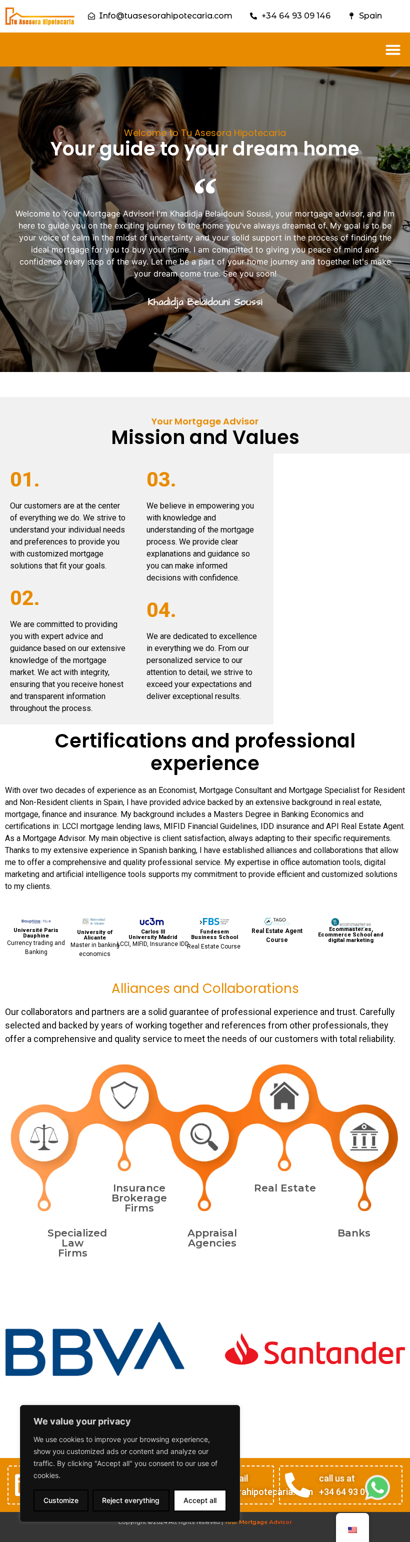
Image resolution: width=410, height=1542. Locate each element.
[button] (393, 50)
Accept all (200, 1500)
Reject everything (131, 1500)
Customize (61, 1500)
